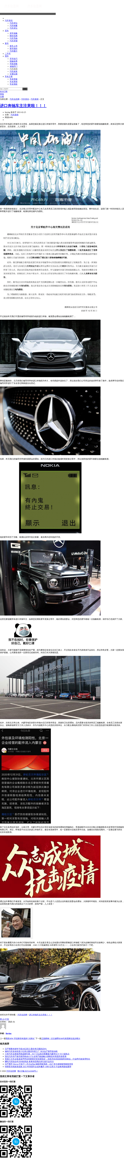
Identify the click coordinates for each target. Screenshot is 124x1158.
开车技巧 (13, 59)
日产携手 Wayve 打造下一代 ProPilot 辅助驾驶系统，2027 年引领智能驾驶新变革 (39, 1064)
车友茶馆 (13, 82)
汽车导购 (13, 38)
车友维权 (13, 84)
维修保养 (13, 61)
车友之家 (9, 76)
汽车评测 (13, 41)
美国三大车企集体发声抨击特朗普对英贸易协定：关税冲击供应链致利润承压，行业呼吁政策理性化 (47, 1059)
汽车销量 (13, 26)
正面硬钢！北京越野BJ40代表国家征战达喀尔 (60, 1038)
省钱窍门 (13, 66)
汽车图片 (13, 51)
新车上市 (13, 46)
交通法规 (13, 74)
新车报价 (13, 48)
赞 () (2, 1019)
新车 (7, 43)
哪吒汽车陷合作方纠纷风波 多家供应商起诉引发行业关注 (29, 1061)
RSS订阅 (3, 91)
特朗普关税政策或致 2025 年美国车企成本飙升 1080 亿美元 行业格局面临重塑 (38, 1067)
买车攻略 (13, 33)
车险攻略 (13, 64)
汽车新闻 (13, 69)
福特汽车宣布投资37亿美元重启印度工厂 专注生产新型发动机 (31, 1051)
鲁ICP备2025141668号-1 (27, 1071)
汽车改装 (13, 71)
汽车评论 (13, 23)
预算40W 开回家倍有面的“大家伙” (20, 1038)
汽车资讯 (9, 21)
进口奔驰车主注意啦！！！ (23, 105)
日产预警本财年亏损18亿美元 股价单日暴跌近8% (26, 1049)
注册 (2, 97)
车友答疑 (13, 79)
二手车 (8, 54)
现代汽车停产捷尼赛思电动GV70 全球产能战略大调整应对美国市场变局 (35, 1056)
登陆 (2, 94)
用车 (7, 56)
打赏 (7, 1019)
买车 (7, 31)
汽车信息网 (51, 14)
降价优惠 (13, 36)
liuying (8, 1033)
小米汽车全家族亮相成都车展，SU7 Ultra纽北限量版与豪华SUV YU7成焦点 (37, 1054)
